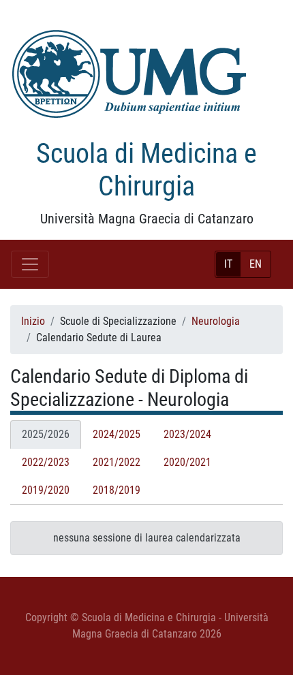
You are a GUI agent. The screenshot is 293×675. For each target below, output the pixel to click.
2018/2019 (116, 490)
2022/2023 (46, 462)
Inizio (33, 321)
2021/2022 (116, 462)
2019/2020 (46, 490)
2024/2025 (116, 434)
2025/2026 (46, 434)
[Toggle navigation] (30, 264)
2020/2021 (187, 462)
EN (255, 263)
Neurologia (215, 321)
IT (228, 263)
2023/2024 (187, 434)
